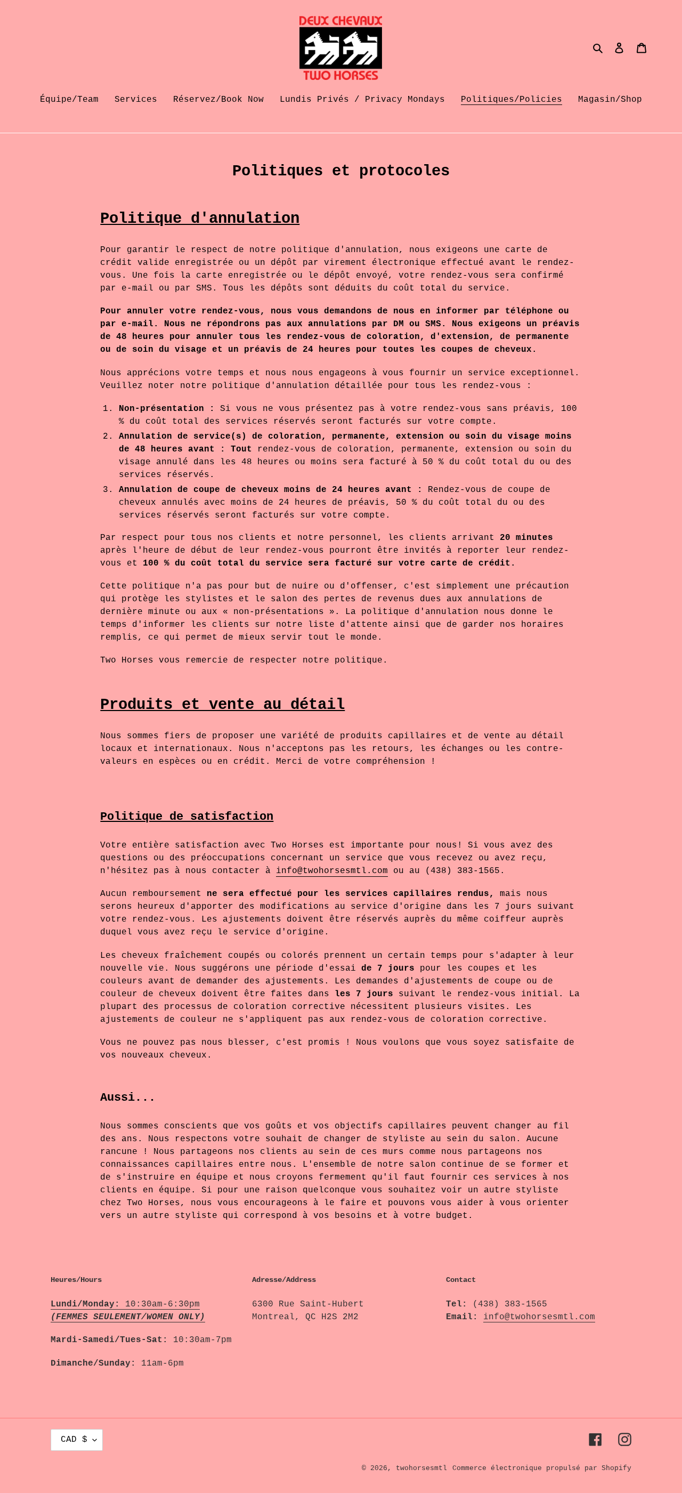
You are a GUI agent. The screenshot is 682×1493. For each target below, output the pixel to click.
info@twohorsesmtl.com (332, 871)
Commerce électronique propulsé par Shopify (541, 1468)
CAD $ (74, 1439)
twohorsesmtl (421, 1468)
